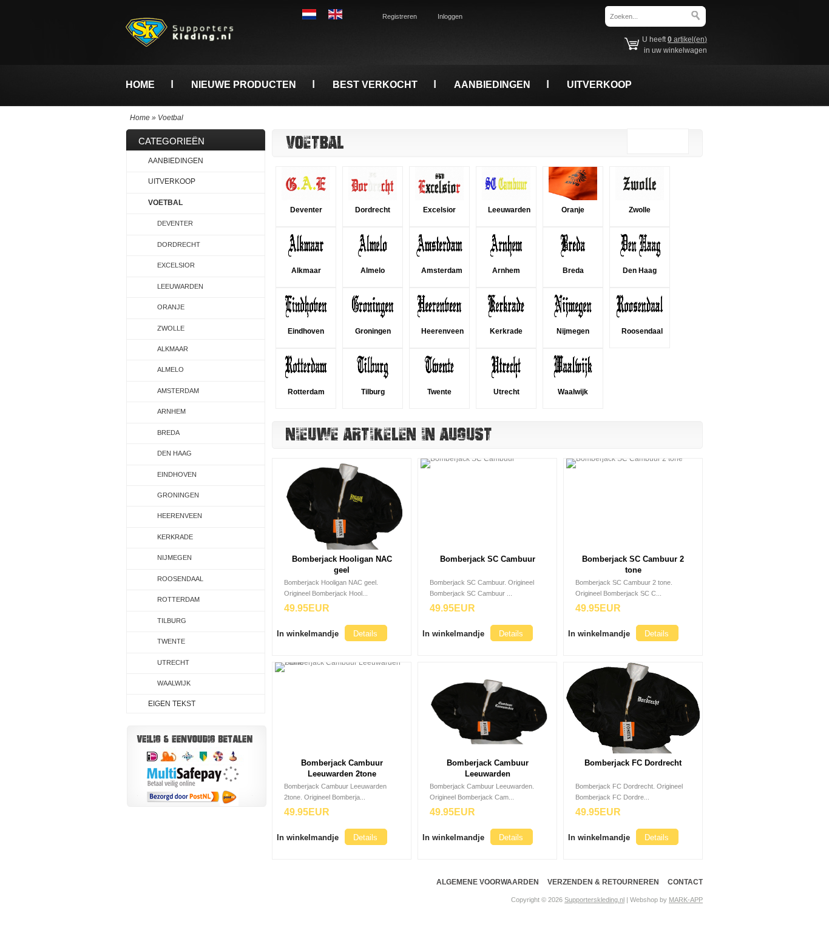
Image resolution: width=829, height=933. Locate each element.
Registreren (399, 16)
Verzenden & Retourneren (603, 882)
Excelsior (439, 210)
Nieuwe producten (243, 84)
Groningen (373, 331)
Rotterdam (306, 392)
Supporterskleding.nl (594, 899)
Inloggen (450, 16)
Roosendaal (642, 331)
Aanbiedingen (492, 84)
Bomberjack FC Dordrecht (633, 762)
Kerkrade (506, 331)
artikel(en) (687, 39)
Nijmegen (573, 331)
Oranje (572, 210)
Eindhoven (306, 331)
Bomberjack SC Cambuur (487, 559)
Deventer (306, 210)
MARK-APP (686, 899)
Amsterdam (441, 270)
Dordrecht (372, 210)
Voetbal (170, 117)
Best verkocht (375, 84)
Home (140, 84)
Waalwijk (573, 392)
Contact (685, 882)
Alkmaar (306, 270)
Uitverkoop (599, 84)
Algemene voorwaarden (487, 882)
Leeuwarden (509, 210)
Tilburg (373, 392)
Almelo (372, 270)
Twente (439, 392)
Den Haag (640, 270)
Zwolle (640, 210)
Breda (573, 270)
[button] (308, 633)
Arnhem (506, 270)
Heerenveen (442, 331)
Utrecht (506, 392)
